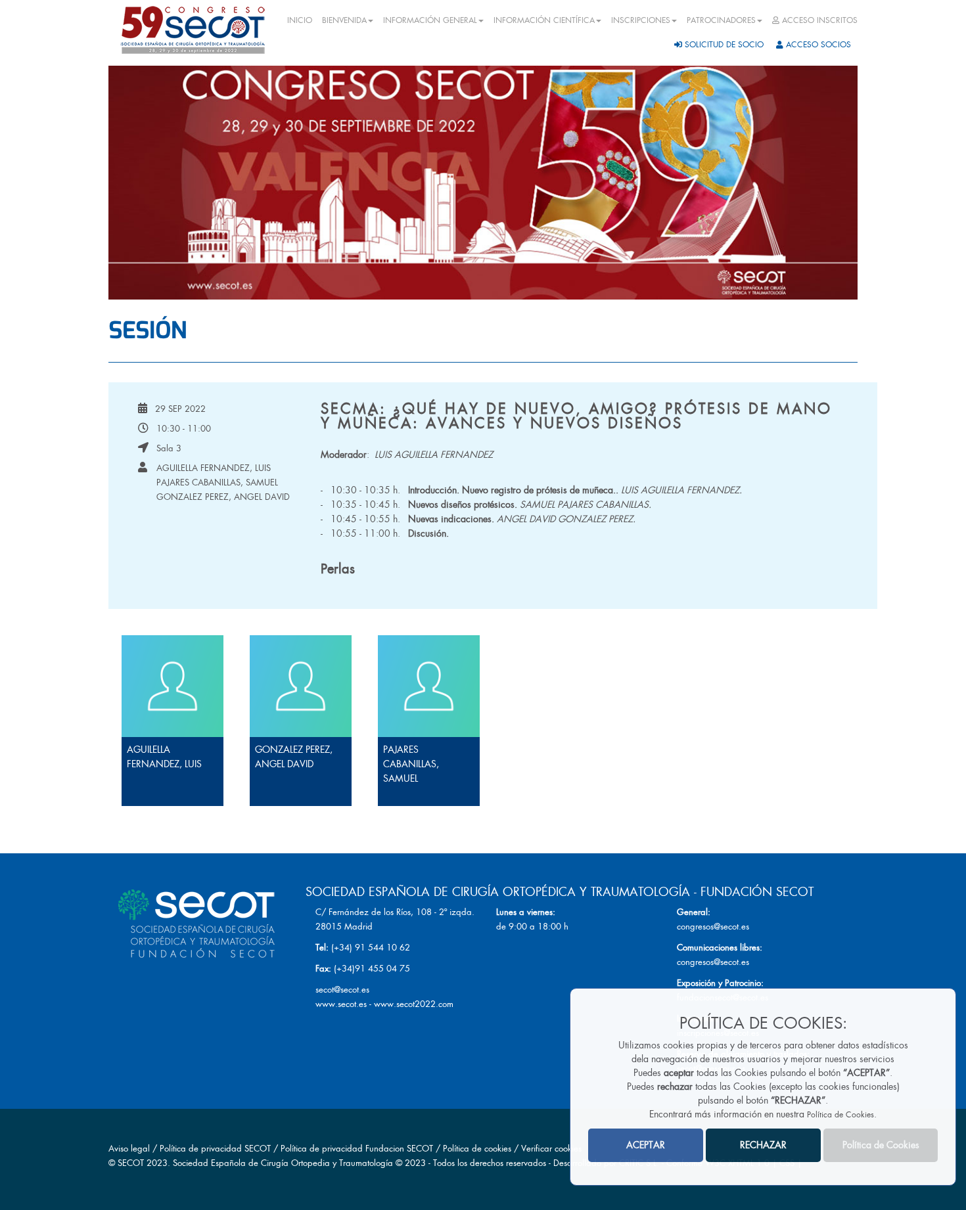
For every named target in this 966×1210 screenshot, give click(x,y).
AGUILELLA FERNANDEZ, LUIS (213, 468)
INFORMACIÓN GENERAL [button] (430, 20)
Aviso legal (129, 1148)
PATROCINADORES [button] (721, 20)
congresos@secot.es (713, 926)
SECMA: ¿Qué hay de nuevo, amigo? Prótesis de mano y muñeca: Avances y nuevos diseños (576, 416)
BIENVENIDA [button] (344, 20)
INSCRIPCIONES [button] (640, 20)
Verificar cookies (551, 1148)
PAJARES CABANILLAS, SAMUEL (217, 482)
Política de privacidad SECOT (215, 1148)
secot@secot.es (342, 989)
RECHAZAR (763, 1145)
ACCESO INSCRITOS (818, 20)
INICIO (299, 20)
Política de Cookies (840, 1114)
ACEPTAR (645, 1145)
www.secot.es (341, 1004)
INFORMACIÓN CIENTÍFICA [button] (544, 20)
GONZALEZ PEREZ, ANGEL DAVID (223, 497)
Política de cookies (478, 1148)
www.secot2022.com (413, 1004)
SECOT (131, 1163)
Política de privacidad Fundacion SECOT (357, 1148)
